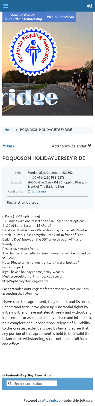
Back (10, 145)
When (19, 172)
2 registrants (37, 191)
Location (17, 182)
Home (9, 129)
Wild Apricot (51, 400)
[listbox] (72, 146)
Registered (15, 191)
